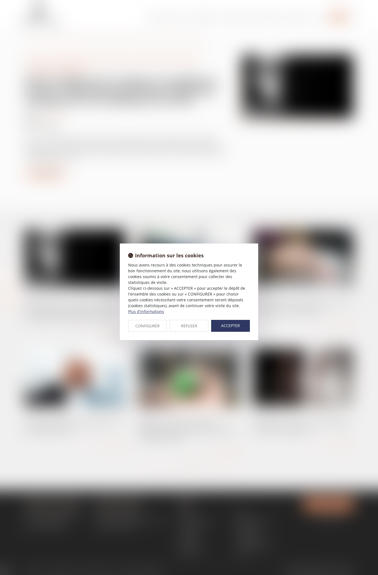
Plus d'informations (146, 311)
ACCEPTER (230, 325)
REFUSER (189, 325)
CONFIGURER (147, 325)
